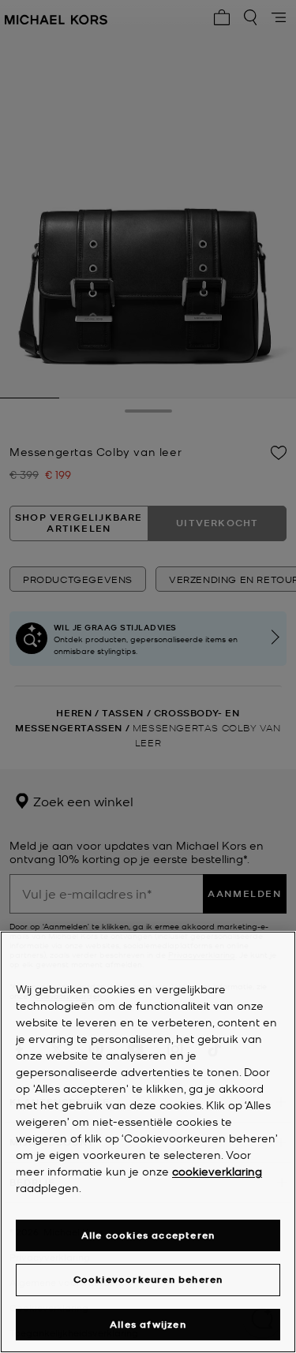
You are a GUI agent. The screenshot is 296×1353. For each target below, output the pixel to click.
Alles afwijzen (148, 1324)
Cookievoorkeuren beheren (148, 1279)
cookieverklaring (217, 1171)
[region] (148, 1142)
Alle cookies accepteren (148, 1235)
